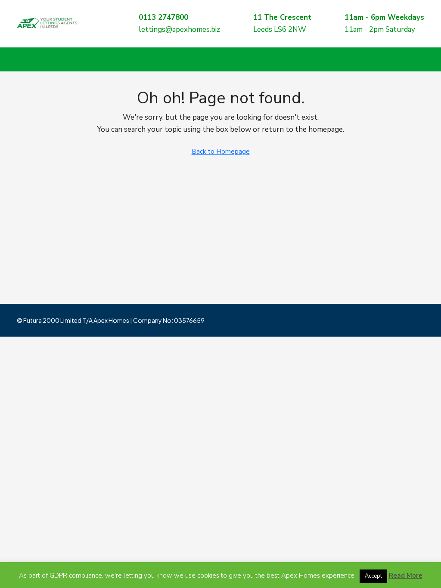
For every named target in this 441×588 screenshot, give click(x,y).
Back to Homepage (221, 151)
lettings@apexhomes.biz (179, 29)
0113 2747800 (163, 17)
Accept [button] (373, 576)
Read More (405, 575)
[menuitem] (411, 59)
